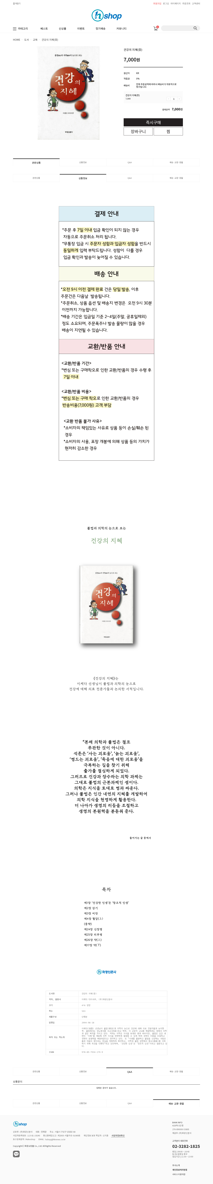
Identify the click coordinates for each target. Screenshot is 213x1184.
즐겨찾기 (16, 3)
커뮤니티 (121, 28)
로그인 (166, 3)
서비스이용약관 (178, 1174)
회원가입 (157, 3)
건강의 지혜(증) (50, 39)
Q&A (130, 162)
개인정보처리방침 (179, 1169)
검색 (195, 28)
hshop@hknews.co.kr (55, 1139)
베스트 (44, 28)
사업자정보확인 (118, 1135)
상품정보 (83, 162)
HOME (16, 39)
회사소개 (176, 1165)
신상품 (62, 28)
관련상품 (36, 162)
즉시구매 (153, 122)
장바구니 (138, 131)
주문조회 (186, 3)
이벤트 (81, 28)
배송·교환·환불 (176, 162)
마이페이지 (176, 3)
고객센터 (196, 3)
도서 (26, 39)
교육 (35, 39)
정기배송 (101, 28)
